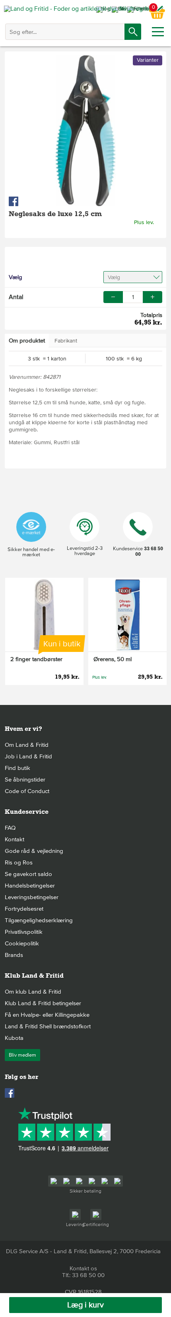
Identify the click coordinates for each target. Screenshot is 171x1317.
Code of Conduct (27, 791)
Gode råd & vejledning (34, 850)
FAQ (10, 827)
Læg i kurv (85, 1305)
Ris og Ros (19, 862)
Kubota (14, 1037)
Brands (14, 955)
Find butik (17, 768)
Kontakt (14, 839)
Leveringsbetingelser (31, 897)
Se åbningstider (25, 779)
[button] (152, 297)
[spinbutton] (132, 297)
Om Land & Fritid (27, 744)
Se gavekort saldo (28, 874)
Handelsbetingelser (30, 885)
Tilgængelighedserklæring (39, 920)
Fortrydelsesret (24, 908)
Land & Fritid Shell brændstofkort (48, 1026)
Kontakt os (83, 1268)
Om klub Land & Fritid (33, 991)
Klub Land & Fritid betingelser (43, 1003)
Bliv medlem (22, 1055)
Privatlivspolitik (24, 931)
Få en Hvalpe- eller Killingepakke (47, 1014)
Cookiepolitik (22, 943)
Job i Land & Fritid (28, 756)
